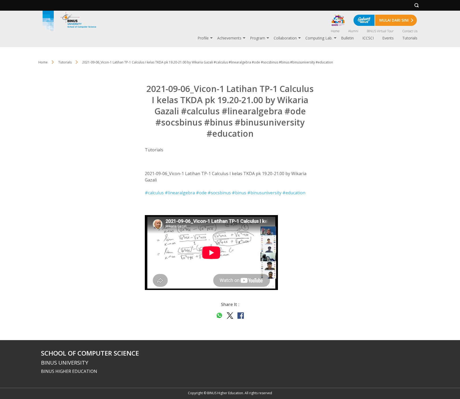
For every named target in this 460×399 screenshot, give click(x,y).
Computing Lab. (318, 38)
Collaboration (285, 38)
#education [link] (293, 193)
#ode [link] (201, 193)
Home (335, 31)
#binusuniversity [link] (264, 193)
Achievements (229, 38)
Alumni (353, 31)
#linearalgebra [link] (180, 193)
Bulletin (347, 38)
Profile (203, 38)
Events (388, 38)
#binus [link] (239, 193)
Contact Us (409, 31)
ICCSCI (368, 38)
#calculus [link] (154, 193)
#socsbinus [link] (219, 193)
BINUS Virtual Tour (380, 31)
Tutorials (409, 38)
